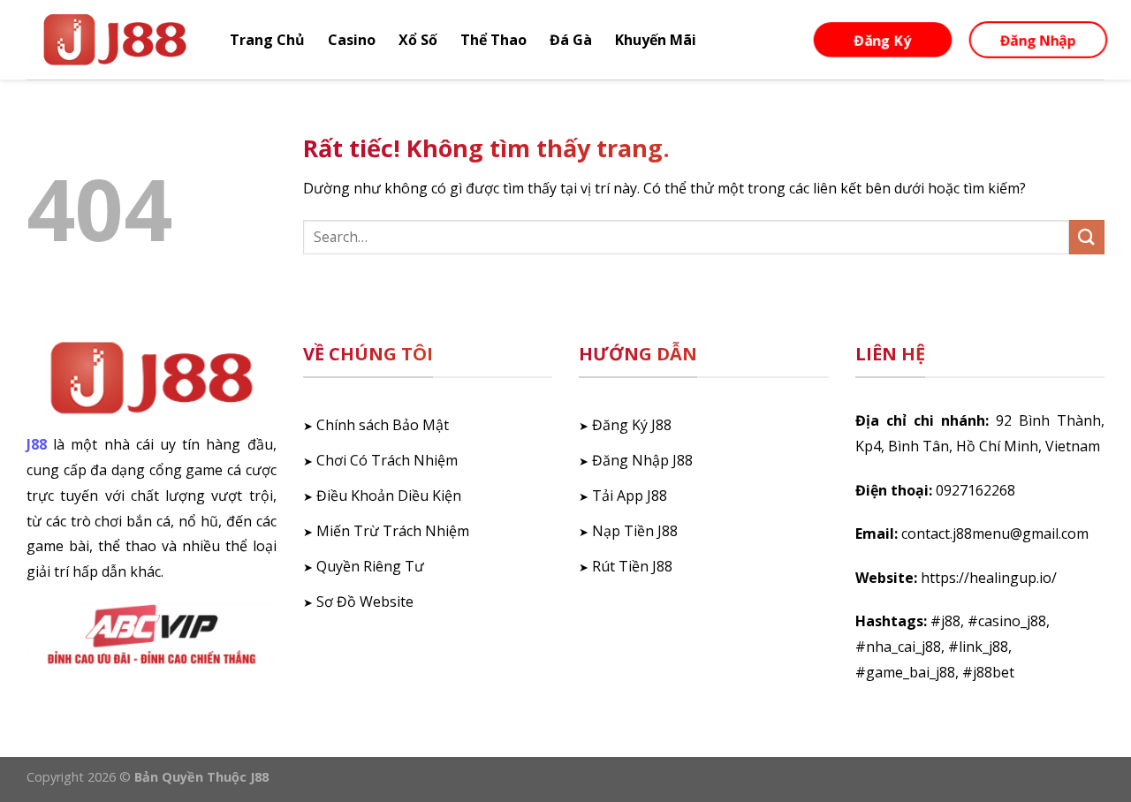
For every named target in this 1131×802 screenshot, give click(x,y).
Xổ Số (418, 39)
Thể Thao (493, 39)
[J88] (115, 39)
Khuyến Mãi (655, 39)
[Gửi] (1086, 237)
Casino (352, 39)
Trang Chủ (267, 39)
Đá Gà (571, 39)
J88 (37, 444)
